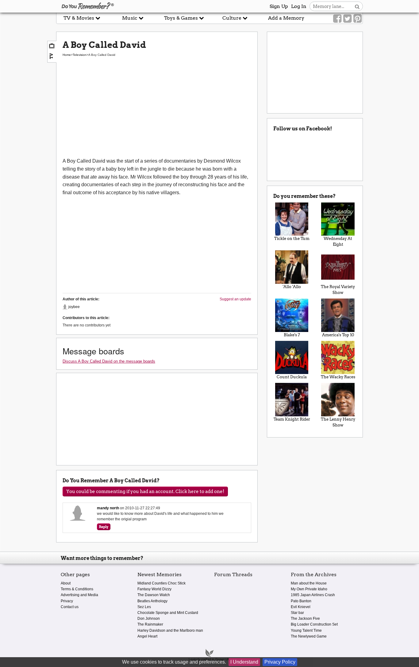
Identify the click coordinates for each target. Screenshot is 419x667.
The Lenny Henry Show (338, 422)
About (66, 583)
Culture (232, 18)
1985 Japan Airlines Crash (313, 595)
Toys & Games (181, 18)
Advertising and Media (79, 595)
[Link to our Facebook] (337, 19)
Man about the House (309, 583)
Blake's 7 (292, 335)
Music (130, 18)
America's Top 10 (338, 335)
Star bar (297, 613)
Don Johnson (148, 618)
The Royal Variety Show (338, 289)
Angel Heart (147, 636)
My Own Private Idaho (309, 589)
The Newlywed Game (309, 636)
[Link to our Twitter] (347, 19)
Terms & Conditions (77, 589)
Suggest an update (235, 299)
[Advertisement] (157, 111)
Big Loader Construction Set (314, 624)
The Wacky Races (338, 377)
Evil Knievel (300, 607)
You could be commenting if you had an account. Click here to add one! (145, 491)
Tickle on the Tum (291, 238)
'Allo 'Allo (292, 286)
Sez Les (144, 607)
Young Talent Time (306, 630)
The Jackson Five (305, 618)
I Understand (244, 662)
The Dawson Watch (153, 595)
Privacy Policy (279, 662)
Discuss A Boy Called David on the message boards (109, 361)
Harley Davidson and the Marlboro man (170, 630)
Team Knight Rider (292, 419)
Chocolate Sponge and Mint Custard (167, 613)
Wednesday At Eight (338, 241)
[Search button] (357, 6)
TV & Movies (79, 18)
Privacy (67, 601)
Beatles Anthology (152, 601)
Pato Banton (301, 601)
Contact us (70, 607)
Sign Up (279, 6)
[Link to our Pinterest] (357, 19)
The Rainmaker (150, 624)
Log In (298, 6)
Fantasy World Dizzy (154, 589)
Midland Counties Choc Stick (161, 583)
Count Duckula (292, 377)
